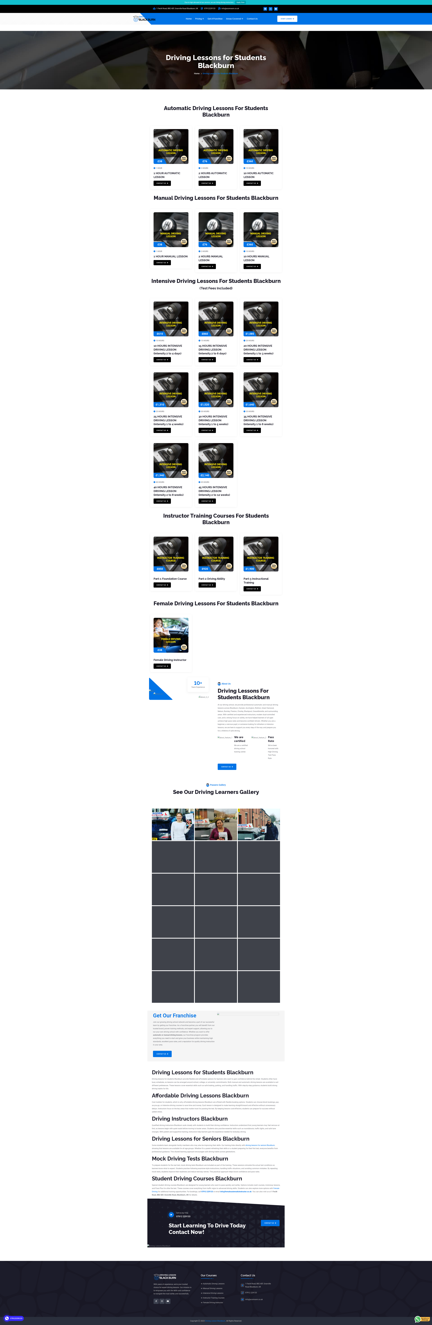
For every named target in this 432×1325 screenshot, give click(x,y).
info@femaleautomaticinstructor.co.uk (236, 1192)
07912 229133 (183, 1216)
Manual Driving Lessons (212, 1288)
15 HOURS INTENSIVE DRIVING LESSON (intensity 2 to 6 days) (213, 349)
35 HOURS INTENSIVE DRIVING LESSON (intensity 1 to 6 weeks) (258, 420)
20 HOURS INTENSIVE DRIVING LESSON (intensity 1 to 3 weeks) (258, 349)
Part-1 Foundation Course (170, 578)
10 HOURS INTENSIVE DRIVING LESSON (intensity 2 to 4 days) (168, 349)
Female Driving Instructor (170, 660)
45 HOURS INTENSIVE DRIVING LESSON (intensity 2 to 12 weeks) (214, 491)
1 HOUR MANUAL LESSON (171, 256)
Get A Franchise (215, 19)
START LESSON (286, 19)
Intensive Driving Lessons (213, 1293)
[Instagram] (270, 9)
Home (189, 19)
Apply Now (240, 2)
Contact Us (252, 19)
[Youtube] (276, 9)
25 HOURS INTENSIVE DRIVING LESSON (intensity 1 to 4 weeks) (168, 420)
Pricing (198, 19)
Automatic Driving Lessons (213, 1284)
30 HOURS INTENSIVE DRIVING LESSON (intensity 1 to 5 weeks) (213, 420)
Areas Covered (233, 19)
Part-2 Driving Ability (212, 578)
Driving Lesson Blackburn (215, 1321)
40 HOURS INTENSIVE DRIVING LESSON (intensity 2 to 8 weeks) (168, 491)
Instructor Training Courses (213, 1298)
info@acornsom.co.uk (254, 1299)
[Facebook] (265, 9)
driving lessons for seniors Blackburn (260, 1145)
